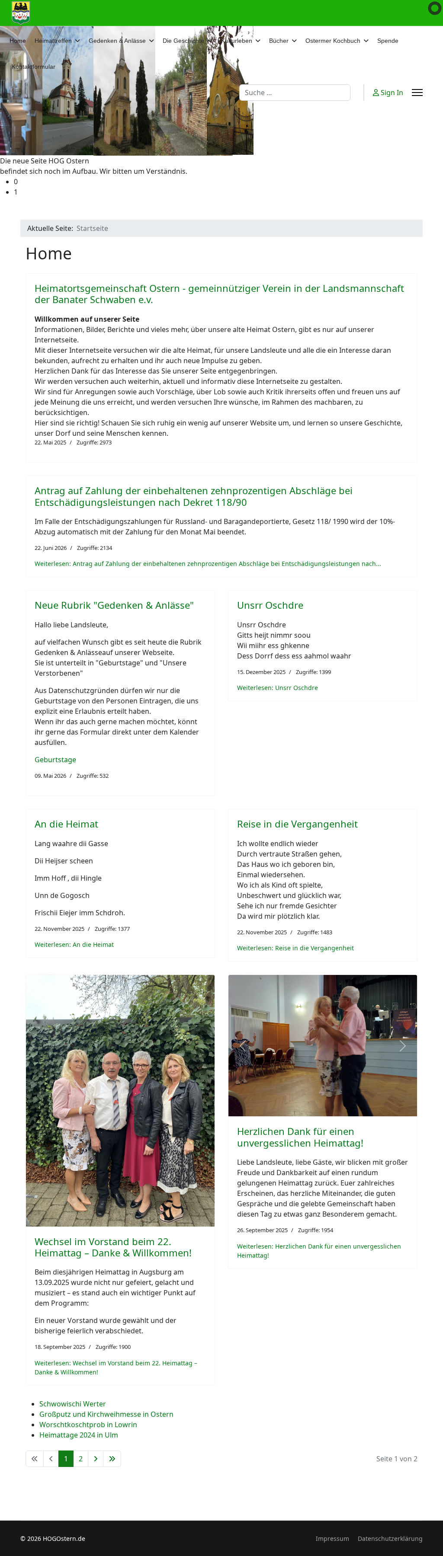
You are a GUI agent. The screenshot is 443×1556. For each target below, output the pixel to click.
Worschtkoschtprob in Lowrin (88, 1424)
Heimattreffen (53, 40)
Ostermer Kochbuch (332, 40)
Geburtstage (55, 759)
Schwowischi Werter (72, 1404)
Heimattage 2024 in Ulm (78, 1435)
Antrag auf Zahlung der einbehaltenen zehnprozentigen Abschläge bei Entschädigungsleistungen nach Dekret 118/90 (194, 496)
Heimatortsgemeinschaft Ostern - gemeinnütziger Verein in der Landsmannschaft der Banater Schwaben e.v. (219, 293)
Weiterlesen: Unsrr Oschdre (277, 688)
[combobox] (294, 92)
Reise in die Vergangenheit (297, 823)
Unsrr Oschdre (270, 604)
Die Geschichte (183, 40)
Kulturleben (236, 40)
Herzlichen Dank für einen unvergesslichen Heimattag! (300, 1137)
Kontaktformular (33, 66)
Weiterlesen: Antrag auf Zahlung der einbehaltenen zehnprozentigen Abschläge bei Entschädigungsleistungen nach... (208, 563)
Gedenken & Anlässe (117, 40)
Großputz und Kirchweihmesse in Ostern (106, 1414)
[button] (228, 181)
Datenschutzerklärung (390, 1538)
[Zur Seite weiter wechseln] (95, 1459)
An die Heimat (66, 823)
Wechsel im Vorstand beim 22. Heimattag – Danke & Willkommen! (113, 1247)
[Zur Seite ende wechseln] (112, 1459)
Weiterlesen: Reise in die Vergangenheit (295, 948)
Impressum (332, 1538)
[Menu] (417, 92)
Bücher (279, 40)
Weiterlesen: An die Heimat (74, 944)
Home (18, 40)
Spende (387, 40)
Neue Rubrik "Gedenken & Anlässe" (114, 604)
